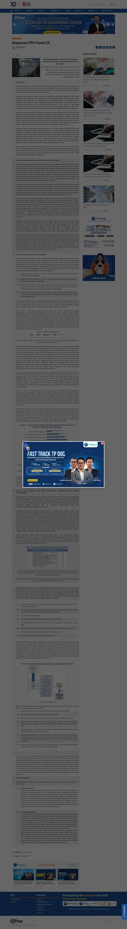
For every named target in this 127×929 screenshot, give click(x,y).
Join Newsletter (124, 912)
